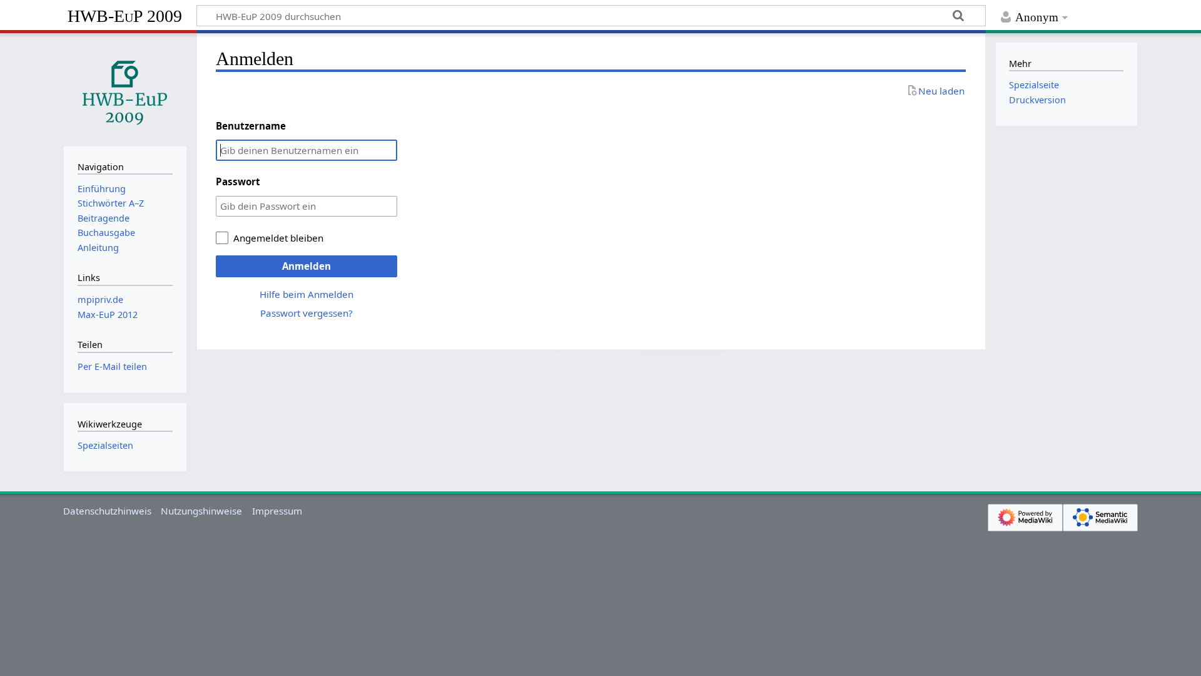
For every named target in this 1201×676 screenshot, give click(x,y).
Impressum (277, 510)
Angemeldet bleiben (278, 238)
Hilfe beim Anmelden (306, 294)
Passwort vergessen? (306, 313)
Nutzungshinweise (201, 510)
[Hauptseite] (125, 88)
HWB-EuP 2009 (125, 16)
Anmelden (306, 266)
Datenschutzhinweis (107, 510)
